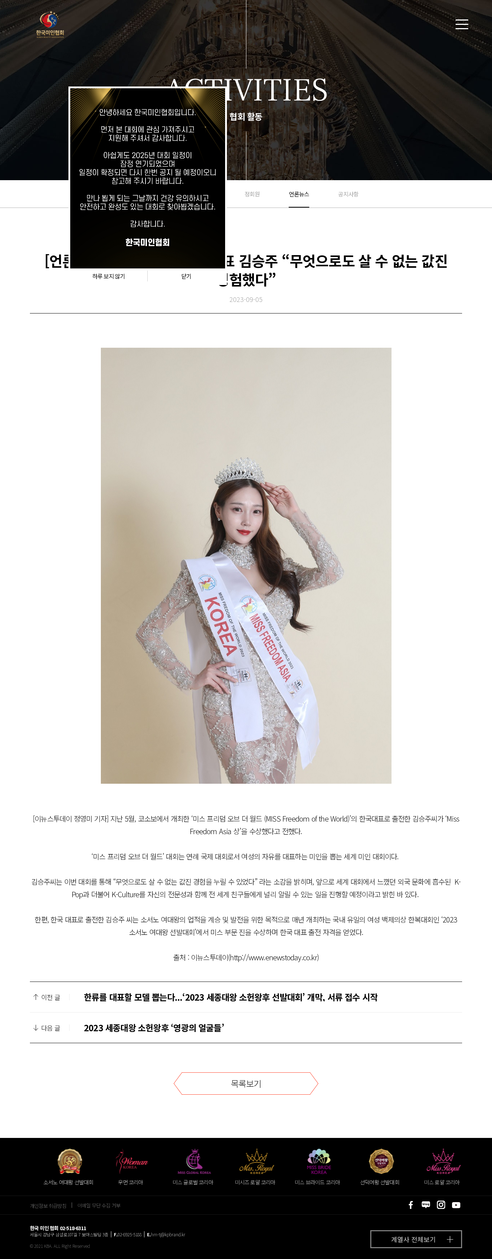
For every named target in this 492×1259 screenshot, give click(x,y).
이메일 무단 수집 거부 (98, 1205)
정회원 (252, 194)
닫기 (186, 276)
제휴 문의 (458, 1242)
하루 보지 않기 (108, 276)
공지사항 (348, 194)
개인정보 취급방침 (48, 1205)
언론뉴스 (299, 194)
